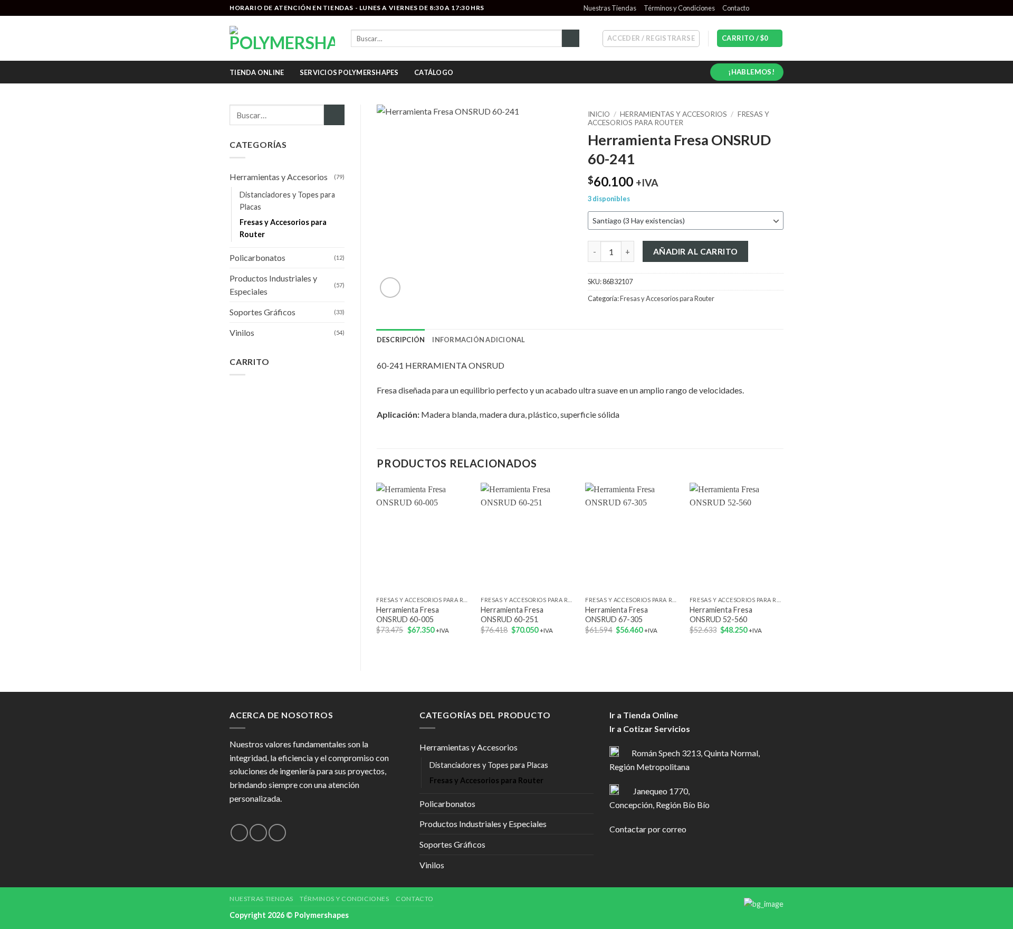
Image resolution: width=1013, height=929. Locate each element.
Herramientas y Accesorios (279, 177)
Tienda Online (257, 72)
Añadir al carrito (695, 251)
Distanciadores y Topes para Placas (287, 200)
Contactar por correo (647, 829)
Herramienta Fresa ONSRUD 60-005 (407, 614)
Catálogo (433, 72)
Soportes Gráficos (262, 312)
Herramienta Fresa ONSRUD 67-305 (616, 614)
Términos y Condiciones (679, 8)
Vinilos (242, 332)
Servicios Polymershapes (349, 72)
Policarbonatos (257, 257)
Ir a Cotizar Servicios (649, 729)
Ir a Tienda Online (643, 715)
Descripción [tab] (401, 339)
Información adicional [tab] (478, 339)
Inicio (599, 114)
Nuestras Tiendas (610, 8)
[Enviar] (570, 39)
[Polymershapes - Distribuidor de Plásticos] (282, 38)
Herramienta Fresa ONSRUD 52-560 (721, 614)
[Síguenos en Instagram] (768, 8)
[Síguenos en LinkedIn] (778, 8)
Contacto (735, 8)
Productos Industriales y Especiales (273, 285)
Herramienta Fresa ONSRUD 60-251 (512, 614)
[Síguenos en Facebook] (758, 8)
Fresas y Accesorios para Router (283, 228)
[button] (651, 38)
